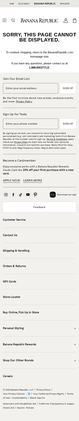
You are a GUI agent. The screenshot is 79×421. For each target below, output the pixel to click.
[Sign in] (66, 20)
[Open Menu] (4, 20)
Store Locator (12, 296)
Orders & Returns (14, 266)
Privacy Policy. (24, 101)
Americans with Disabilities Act (19, 403)
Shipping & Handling (16, 250)
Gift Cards (9, 281)
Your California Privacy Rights (48, 394)
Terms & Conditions (57, 139)
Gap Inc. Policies (25, 407)
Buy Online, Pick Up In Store (21, 312)
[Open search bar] (13, 20)
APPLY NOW (11, 180)
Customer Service (14, 219)
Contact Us (10, 235)
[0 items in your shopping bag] (74, 20)
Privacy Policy (21, 142)
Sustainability (19, 398)
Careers (8, 376)
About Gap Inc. (37, 398)
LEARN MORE (32, 180)
